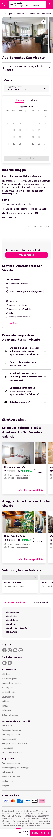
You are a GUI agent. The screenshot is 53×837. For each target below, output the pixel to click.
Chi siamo (6, 674)
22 (39, 137)
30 (45, 144)
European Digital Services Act (14, 743)
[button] (25, 35)
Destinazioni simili (39, 602)
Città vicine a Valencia (15, 602)
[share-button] (44, 22)
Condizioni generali (10, 679)
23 (45, 137)
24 (7, 144)
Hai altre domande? (19, 402)
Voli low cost (7, 772)
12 (20, 130)
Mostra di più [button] (11, 323)
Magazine (6, 786)
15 (39, 130)
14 (33, 130)
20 (26, 137)
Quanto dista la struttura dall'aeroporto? (22, 364)
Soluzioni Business (10, 715)
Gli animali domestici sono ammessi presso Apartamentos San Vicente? (25, 376)
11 (14, 130)
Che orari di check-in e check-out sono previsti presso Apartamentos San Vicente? (24, 351)
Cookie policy (7, 688)
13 (26, 130)
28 (33, 144)
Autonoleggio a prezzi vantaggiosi (16, 768)
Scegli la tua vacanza (11, 777)
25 (14, 144)
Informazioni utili (9, 739)
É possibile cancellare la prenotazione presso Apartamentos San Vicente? (24, 391)
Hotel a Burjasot (11, 624)
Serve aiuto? (7, 725)
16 (45, 130)
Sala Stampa (7, 710)
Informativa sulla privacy (12, 683)
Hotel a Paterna (11, 620)
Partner (5, 706)
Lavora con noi (8, 697)
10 (7, 130)
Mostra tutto (9, 217)
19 (20, 137)
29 (39, 144)
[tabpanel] (26, 622)
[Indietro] (8, 106)
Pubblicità (6, 701)
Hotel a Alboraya (12, 612)
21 (33, 137)
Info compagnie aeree (11, 734)
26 (20, 144)
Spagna (8, 14)
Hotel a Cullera (11, 616)
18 (14, 137)
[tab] (15, 602)
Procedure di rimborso (11, 730)
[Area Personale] (49, 4)
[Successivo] (45, 106)
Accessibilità (7, 748)
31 (7, 151)
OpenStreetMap (44, 226)
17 (7, 137)
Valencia (20, 14)
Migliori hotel (7, 781)
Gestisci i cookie (9, 692)
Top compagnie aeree (11, 763)
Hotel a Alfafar (11, 632)
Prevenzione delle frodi (12, 753)
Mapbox (33, 226)
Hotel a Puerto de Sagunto (16, 628)
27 (26, 144)
